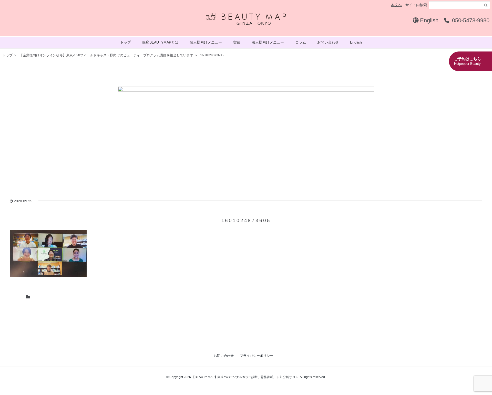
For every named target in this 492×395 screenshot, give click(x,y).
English (428, 20)
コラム (300, 42)
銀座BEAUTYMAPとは (160, 42)
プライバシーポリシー (256, 356)
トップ (125, 42)
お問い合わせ (328, 42)
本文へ (396, 5)
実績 (236, 42)
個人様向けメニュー (206, 42)
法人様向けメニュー (268, 42)
